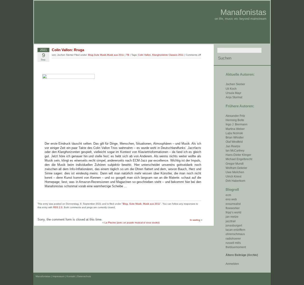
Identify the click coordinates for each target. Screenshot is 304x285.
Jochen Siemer (235, 84)
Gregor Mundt (234, 163)
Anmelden (232, 263)
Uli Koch (231, 88)
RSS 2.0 (57, 207)
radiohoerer (233, 238)
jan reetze (232, 216)
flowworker (233, 208)
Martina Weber (235, 129)
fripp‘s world (233, 212)
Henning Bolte (235, 120)
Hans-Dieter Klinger (238, 155)
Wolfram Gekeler (236, 168)
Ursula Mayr (233, 93)
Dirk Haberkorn (235, 180)
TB (127, 55)
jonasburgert (234, 225)
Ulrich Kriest (233, 176)
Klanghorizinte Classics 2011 (168, 55)
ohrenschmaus (235, 234)
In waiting (195, 220)
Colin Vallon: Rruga (68, 50)
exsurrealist (233, 204)
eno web (231, 199)
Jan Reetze (233, 146)
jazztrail (231, 221)
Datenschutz (84, 276)
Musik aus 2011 (115, 55)
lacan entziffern (235, 229)
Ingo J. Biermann (236, 124)
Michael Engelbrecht (239, 159)
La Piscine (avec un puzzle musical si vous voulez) (132, 222)
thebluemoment (236, 247)
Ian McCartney (235, 150)
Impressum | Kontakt (63, 276)
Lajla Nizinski (234, 133)
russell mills (233, 243)
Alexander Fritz (235, 116)
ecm (228, 195)
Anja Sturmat (234, 97)
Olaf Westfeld (234, 141)
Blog (90, 55)
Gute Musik (100, 55)
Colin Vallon (144, 55)
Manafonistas (243, 12)
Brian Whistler (235, 137)
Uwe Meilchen (235, 172)
